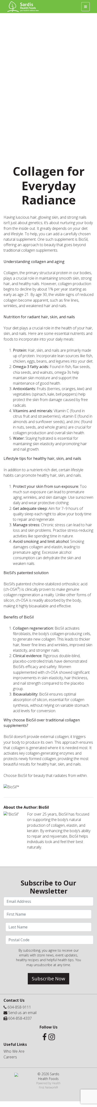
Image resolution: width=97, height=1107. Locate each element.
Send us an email (22, 1012)
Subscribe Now (48, 978)
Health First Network (50, 1085)
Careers (10, 1057)
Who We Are (14, 1051)
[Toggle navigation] (85, 6)
